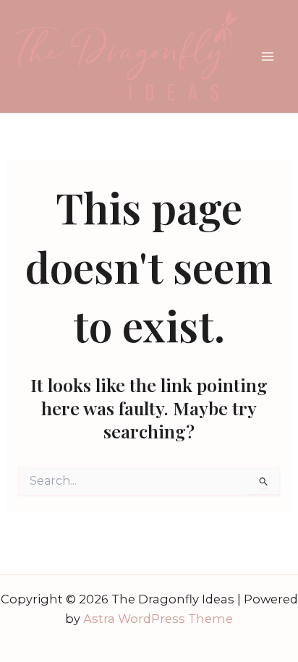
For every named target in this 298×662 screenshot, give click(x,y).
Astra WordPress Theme (158, 618)
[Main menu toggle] (267, 57)
